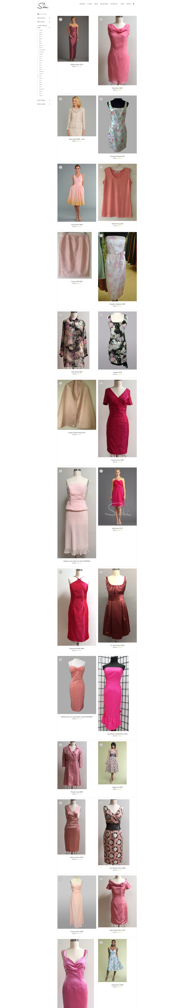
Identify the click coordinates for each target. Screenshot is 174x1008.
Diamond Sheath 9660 (77, 648)
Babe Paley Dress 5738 (117, 930)
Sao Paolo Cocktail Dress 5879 (117, 734)
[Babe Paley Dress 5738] (117, 876)
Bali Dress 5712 (117, 528)
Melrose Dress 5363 (76, 857)
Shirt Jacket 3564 (76, 372)
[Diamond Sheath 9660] (76, 569)
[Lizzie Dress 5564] (76, 164)
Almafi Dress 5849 (117, 985)
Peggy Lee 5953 (117, 787)
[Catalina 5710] (117, 312)
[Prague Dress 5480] (117, 380)
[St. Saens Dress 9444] (117, 569)
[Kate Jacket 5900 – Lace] (76, 96)
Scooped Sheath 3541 (117, 156)
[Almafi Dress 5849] (112, 940)
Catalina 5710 (117, 372)
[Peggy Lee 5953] (112, 742)
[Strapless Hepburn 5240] (117, 233)
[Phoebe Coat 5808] (72, 742)
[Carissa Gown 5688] (76, 876)
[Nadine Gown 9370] (73, 16)
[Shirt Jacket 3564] (73, 312)
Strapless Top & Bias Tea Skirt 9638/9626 (76, 561)
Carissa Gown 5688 (76, 931)
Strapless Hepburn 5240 (117, 304)
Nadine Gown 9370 (77, 64)
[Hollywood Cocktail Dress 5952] (75, 940)
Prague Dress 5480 (117, 460)
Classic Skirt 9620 (77, 281)
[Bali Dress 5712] (117, 468)
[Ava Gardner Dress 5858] (113, 800)
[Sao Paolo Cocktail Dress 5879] (113, 657)
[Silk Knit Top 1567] (117, 164)
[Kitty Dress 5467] (117, 16)
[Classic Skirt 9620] (74, 233)
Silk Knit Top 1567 (117, 224)
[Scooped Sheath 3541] (117, 96)
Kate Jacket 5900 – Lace (77, 139)
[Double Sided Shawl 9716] (76, 380)
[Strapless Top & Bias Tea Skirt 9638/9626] (76, 468)
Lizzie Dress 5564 (77, 224)
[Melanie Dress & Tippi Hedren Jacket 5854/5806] (76, 657)
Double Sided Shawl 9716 (76, 432)
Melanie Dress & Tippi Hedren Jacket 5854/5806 (76, 717)
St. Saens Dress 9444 (117, 645)
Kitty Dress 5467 (117, 88)
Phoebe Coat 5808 (77, 792)
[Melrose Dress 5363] (71, 800)
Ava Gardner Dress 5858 (117, 868)
